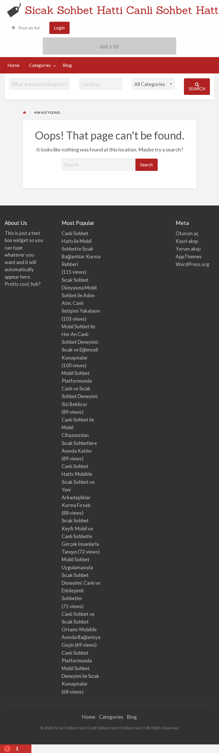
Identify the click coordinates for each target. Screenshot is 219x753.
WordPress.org (192, 264)
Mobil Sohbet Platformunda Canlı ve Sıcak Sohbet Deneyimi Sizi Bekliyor (80, 388)
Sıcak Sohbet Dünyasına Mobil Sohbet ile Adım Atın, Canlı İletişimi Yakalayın (81, 295)
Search (197, 88)
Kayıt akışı (187, 241)
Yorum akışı (188, 249)
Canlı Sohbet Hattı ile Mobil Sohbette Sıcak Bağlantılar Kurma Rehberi (81, 248)
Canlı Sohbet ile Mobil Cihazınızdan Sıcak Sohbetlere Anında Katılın (79, 435)
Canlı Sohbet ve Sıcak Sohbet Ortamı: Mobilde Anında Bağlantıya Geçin (81, 629)
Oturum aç (187, 233)
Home (13, 65)
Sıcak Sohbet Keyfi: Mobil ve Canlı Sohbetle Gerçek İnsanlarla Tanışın (80, 536)
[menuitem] (25, 27)
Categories (40, 65)
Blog (67, 65)
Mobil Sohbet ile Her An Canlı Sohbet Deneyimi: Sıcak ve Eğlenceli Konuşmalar (80, 342)
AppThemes (189, 256)
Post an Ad (29, 27)
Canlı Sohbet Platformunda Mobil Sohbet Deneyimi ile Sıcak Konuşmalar (80, 668)
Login (59, 27)
